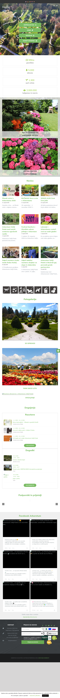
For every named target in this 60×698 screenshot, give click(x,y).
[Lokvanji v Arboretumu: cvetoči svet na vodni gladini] (49, 219)
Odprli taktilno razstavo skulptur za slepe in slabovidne (29, 262)
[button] (3, 504)
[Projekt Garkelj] (49, 628)
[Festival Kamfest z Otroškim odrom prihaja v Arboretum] (29, 219)
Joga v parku (16, 478)
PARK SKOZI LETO (30, 388)
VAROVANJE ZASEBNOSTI (43, 657)
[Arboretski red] (30, 286)
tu (58, 693)
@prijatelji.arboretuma (30, 617)
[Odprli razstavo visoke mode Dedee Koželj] (10, 252)
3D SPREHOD (30, 343)
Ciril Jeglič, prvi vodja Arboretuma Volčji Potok (25, 438)
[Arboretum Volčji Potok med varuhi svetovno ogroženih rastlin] (10, 219)
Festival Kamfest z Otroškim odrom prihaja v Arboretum (29, 229)
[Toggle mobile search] (54, 5)
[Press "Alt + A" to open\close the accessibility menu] (58, 351)
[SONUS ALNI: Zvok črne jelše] (49, 190)
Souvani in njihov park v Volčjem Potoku (23, 430)
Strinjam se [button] (45, 695)
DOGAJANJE (30, 398)
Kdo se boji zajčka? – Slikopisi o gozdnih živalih (25, 422)
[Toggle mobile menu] (57, 5)
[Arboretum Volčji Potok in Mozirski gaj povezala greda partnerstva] (49, 252)
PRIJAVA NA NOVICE (33, 642)
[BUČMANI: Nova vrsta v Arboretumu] (29, 190)
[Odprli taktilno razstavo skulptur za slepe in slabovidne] (29, 252)
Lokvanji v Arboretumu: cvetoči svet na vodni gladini (48, 229)
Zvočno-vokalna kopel (19, 459)
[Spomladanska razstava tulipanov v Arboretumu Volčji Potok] (30, 349)
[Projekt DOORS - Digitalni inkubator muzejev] (49, 633)
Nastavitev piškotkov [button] (35, 695)
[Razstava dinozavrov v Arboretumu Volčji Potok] (17, 394)
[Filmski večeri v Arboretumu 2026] (10, 190)
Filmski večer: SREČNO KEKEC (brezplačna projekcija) (27, 469)
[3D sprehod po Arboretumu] (30, 304)
